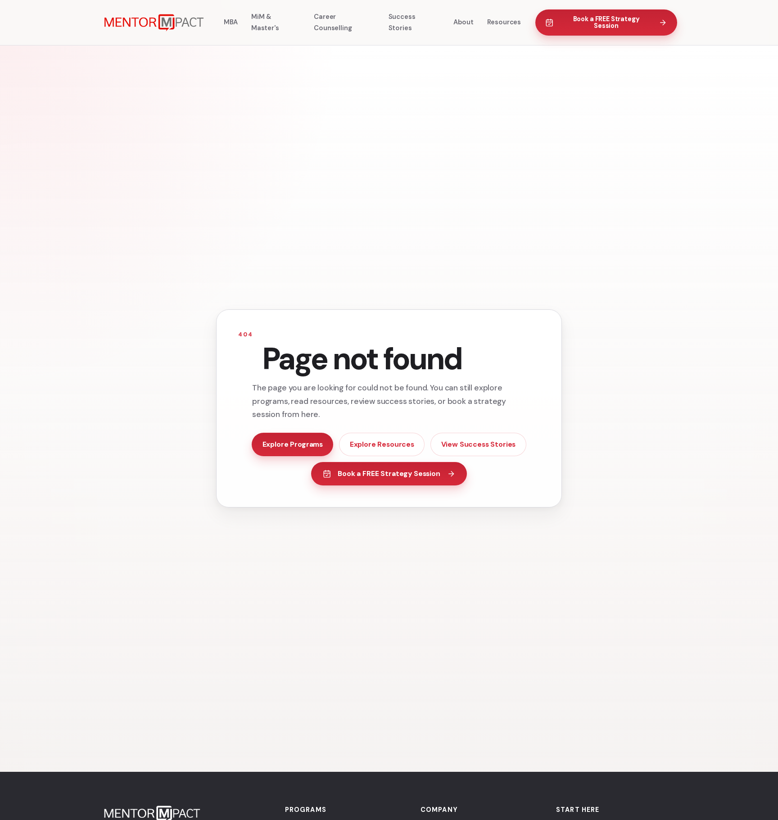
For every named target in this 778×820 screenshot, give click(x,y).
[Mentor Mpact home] (153, 22)
